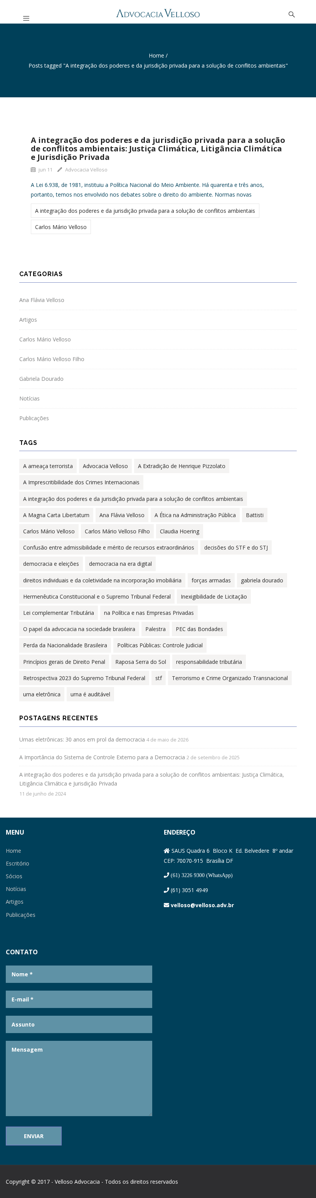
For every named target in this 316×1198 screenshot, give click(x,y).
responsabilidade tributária (209, 661)
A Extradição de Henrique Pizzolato (181, 466)
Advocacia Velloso (86, 169)
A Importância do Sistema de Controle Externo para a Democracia (102, 757)
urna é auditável (90, 694)
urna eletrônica (42, 694)
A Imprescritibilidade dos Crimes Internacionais (81, 482)
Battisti (255, 515)
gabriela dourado (262, 580)
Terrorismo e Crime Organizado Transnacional (230, 678)
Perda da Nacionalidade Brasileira (65, 645)
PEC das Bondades (199, 629)
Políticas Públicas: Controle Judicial (160, 645)
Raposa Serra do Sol (140, 661)
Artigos (28, 319)
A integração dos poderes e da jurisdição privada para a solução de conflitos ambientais (145, 210)
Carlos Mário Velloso (61, 227)
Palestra (155, 629)
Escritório (17, 863)
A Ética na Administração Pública (195, 515)
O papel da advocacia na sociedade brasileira (79, 629)
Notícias (29, 398)
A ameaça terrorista (48, 466)
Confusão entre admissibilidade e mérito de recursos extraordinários (108, 547)
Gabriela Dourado (41, 378)
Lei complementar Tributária (58, 612)
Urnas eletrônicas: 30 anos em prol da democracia (82, 739)
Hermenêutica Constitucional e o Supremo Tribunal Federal (97, 596)
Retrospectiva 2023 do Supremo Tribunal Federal (84, 678)
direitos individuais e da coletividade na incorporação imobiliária (102, 580)
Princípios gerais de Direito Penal (64, 661)
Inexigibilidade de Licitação (214, 596)
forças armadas (211, 580)
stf (158, 678)
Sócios (14, 876)
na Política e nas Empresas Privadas (149, 612)
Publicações (34, 418)
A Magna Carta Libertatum (56, 515)
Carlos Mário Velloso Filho (51, 359)
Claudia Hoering (179, 531)
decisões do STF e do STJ (236, 547)
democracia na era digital (120, 563)
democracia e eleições (51, 563)
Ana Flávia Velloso (41, 300)
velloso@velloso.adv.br (202, 905)
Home (156, 55)
